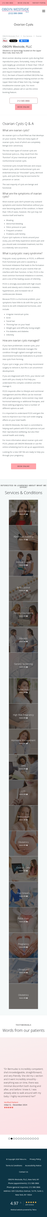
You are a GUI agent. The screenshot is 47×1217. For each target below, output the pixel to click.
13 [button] (37, 1138)
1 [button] (9, 1138)
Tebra (34, 1210)
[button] (24, 3)
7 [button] (23, 1138)
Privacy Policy (35, 1159)
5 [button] (18, 1138)
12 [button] (35, 1138)
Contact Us (23, 1172)
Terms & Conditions (14, 1165)
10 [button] (30, 1138)
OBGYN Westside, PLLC (11, 36)
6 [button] (21, 1138)
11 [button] (33, 1138)
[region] (23, 1086)
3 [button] (14, 1138)
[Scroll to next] (45, 1069)
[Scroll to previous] (2, 1069)
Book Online (24, 107)
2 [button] (11, 1138)
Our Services (27, 36)
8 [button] (26, 1138)
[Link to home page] (20, 11)
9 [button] (28, 1138)
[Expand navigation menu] (43, 11)
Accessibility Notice (33, 1165)
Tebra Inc (23, 1159)
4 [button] (16, 1138)
